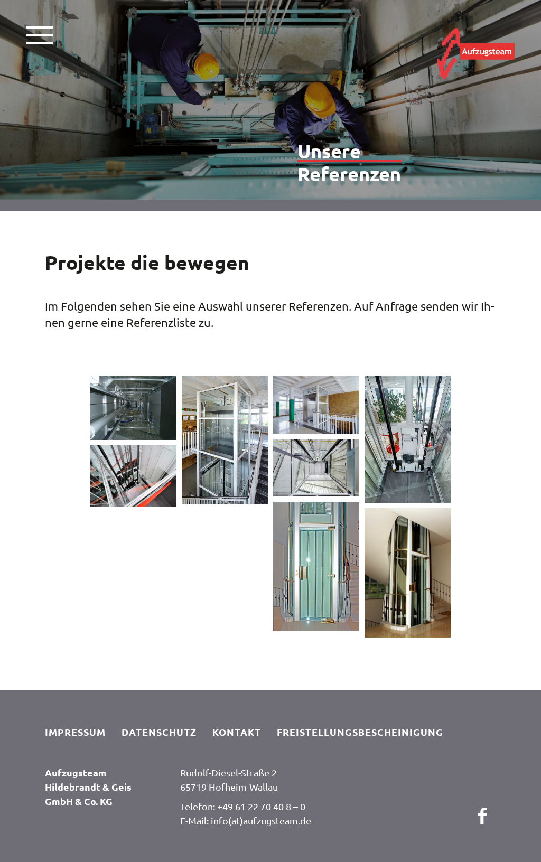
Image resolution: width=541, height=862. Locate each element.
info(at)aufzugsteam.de (261, 820)
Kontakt (236, 732)
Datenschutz (159, 732)
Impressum (75, 732)
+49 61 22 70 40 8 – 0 (261, 806)
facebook (483, 820)
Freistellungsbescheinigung (360, 732)
